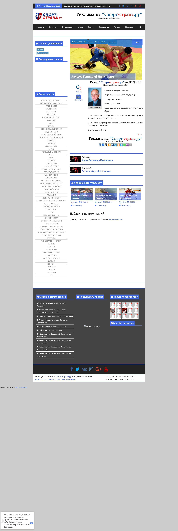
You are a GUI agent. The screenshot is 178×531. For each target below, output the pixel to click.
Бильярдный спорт (51, 117)
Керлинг (51, 160)
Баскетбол (51, 112)
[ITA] (118, 310)
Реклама (119, 379)
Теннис (51, 244)
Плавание (51, 195)
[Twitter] (77, 369)
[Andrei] (135, 310)
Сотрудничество (113, 376)
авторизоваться (115, 219)
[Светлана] (130, 304)
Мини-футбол (51, 178)
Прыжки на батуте (51, 206)
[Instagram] (91, 369)
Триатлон (51, 247)
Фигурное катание (51, 258)
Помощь (109, 379)
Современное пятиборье (51, 226)
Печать (117, 27)
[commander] (135, 304)
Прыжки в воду (51, 204)
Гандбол (51, 143)
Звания (91, 27)
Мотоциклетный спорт (51, 183)
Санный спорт (51, 218)
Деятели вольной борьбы (82, 42)
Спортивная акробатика (51, 229)
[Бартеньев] (130, 310)
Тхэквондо (51, 249)
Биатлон (51, 114)
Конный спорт (51, 166)
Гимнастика (51, 146)
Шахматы (51, 267)
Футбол (51, 261)
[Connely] (124, 304)
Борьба (51, 126)
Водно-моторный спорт (51, 137)
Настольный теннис (51, 186)
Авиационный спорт (51, 100)
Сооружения (104, 27)
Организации (68, 27)
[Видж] (124, 315)
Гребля (51, 155)
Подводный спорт (51, 198)
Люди (80, 27)
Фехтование (51, 255)
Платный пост (129, 376)
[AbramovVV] (118, 315)
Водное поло (51, 132)
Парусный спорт (51, 189)
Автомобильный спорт (51, 103)
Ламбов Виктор (59, 326)
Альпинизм (51, 106)
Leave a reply (77, 205)
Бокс (51, 123)
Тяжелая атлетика (51, 252)
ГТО (51, 275)
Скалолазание (51, 224)
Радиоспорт (51, 209)
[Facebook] (71, 369)
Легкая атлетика (51, 172)
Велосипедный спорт (51, 129)
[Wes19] (112, 310)
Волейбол (51, 140)
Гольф (51, 149)
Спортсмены (100, 42)
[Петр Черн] (112, 304)
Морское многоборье (51, 181)
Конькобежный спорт (51, 169)
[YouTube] (106, 369)
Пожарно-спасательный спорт (51, 201)
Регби (51, 212)
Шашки (51, 270)
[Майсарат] (124, 310)
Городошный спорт (51, 152)
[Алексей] (135, 315)
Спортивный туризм (51, 235)
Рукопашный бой (51, 215)
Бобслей (51, 120)
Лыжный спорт (51, 175)
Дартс (51, 158)
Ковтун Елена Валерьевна (62, 316)
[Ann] (118, 304)
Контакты (129, 379)
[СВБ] (112, 315)
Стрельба (51, 238)
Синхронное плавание (51, 221)
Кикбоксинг (51, 163)
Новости (40, 27)
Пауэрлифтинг (51, 192)
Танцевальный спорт (51, 241)
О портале (53, 27)
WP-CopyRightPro (21, 387)
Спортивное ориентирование (51, 232)
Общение (129, 27)
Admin (78, 92)
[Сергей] (130, 315)
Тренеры (112, 42)
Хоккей (51, 264)
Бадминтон (51, 109)
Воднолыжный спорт (51, 135)
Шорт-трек (51, 272)
